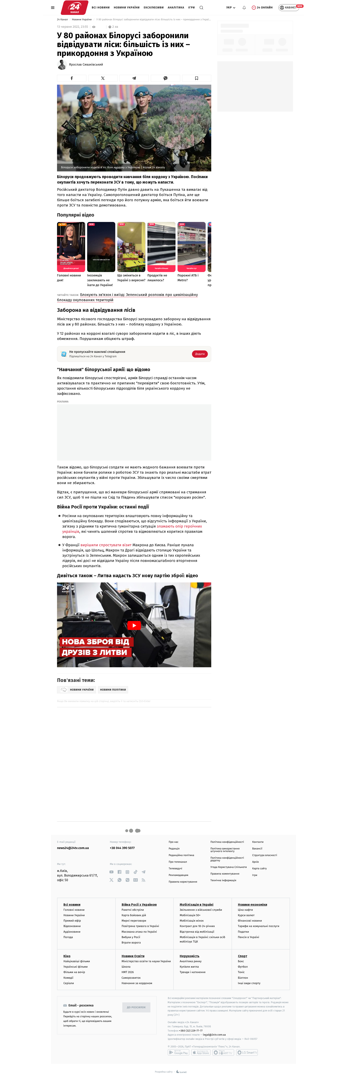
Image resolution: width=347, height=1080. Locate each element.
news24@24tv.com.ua (73, 848)
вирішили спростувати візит (106, 545)
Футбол (243, 966)
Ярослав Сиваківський (86, 64)
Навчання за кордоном (137, 983)
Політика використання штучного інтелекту (225, 850)
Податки (243, 931)
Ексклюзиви (154, 7)
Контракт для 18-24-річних (197, 926)
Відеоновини (72, 926)
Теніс (241, 972)
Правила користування (183, 882)
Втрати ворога (131, 942)
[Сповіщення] (244, 7)
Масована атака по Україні (139, 931)
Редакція (174, 848)
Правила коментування (224, 874)
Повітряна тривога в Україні (140, 926)
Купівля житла (189, 966)
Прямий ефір (72, 920)
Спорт (242, 956)
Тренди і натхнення (192, 972)
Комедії (68, 977)
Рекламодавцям (178, 875)
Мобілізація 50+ (190, 915)
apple (200, 1052)
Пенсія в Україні (248, 937)
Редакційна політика (181, 855)
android (178, 1052)
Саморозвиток (131, 977)
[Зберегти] (196, 78)
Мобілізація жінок (192, 920)
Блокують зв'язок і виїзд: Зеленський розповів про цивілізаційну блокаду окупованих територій (127, 297)
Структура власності (264, 855)
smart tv (223, 1052)
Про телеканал (178, 862)
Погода (68, 937)
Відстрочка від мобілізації (197, 931)
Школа (126, 966)
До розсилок (136, 1007)
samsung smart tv (247, 1052)
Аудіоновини (71, 931)
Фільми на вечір (74, 972)
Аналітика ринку (190, 961)
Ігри (191, 7)
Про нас (174, 842)
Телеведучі (175, 868)
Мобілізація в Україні (196, 905)
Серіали (68, 983)
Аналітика (176, 7)
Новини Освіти (133, 956)
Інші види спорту (249, 983)
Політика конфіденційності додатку (227, 859)
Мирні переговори (134, 920)
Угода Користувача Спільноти (228, 867)
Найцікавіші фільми (76, 961)
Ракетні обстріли (133, 910)
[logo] (74, 7)
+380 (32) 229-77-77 (191, 1030)
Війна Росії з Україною (139, 905)
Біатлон (243, 977)
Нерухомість (189, 956)
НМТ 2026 (128, 972)
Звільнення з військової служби (201, 910)
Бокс (241, 961)
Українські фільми (75, 966)
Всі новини (101, 7)
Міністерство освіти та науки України (146, 961)
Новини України (127, 7)
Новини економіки (252, 905)
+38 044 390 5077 (122, 848)
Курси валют (246, 915)
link (111, 872)
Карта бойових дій (134, 915)
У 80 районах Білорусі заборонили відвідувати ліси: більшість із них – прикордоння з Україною (153, 19)
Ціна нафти (245, 910)
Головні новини (74, 910)
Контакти (257, 842)
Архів (255, 862)
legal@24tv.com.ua (214, 1034)
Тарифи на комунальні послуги (258, 926)
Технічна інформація (223, 880)
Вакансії (257, 848)
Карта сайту (259, 868)
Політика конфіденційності (227, 842)
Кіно (66, 956)
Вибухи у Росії (131, 937)
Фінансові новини (250, 920)
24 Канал (62, 19)
